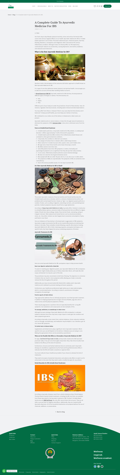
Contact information (51, 472)
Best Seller (12, 439)
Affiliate (32, 443)
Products (11, 435)
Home (9, 14)
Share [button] (37, 33)
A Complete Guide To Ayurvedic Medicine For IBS (30, 14)
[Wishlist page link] (94, 6)
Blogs (14, 14)
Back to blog (61, 412)
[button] (34, 6)
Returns (53, 441)
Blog (31, 441)
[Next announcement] (111, 1)
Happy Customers (35, 439)
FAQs (52, 437)
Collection (12, 437)
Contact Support (56, 443)
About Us (33, 437)
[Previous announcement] (8, 1)
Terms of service (35, 472)
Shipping (53, 439)
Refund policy (21, 472)
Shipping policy (42, 472)
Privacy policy (28, 472)
